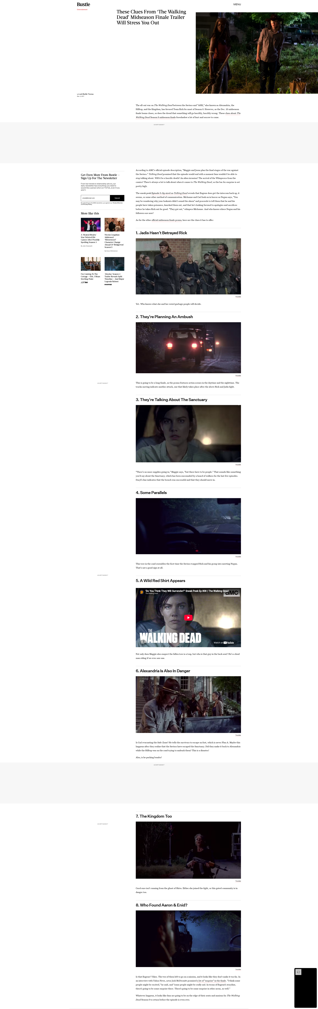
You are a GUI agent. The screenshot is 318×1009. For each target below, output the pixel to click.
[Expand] (297, 970)
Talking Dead (180, 193)
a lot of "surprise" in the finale (211, 980)
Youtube (238, 297)
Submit (117, 198)
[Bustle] (83, 4)
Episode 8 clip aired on (162, 193)
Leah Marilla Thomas (86, 94)
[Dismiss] (314, 970)
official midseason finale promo (166, 220)
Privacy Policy (87, 204)
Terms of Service (118, 203)
